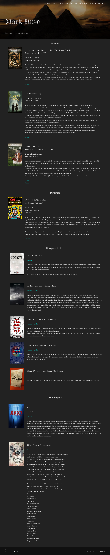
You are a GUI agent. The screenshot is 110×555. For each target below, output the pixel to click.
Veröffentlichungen (65, 3)
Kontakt (98, 3)
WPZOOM (102, 551)
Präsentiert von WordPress (12, 551)
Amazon (27, 84)
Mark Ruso (22, 21)
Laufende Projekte (81, 3)
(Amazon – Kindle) (32, 290)
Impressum (8, 550)
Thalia (27, 183)
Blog (91, 3)
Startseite (47, 3)
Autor (55, 3)
